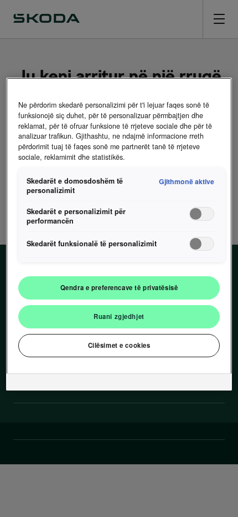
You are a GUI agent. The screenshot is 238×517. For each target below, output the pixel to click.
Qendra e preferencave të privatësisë (119, 287)
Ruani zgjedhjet (119, 316)
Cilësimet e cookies (119, 345)
